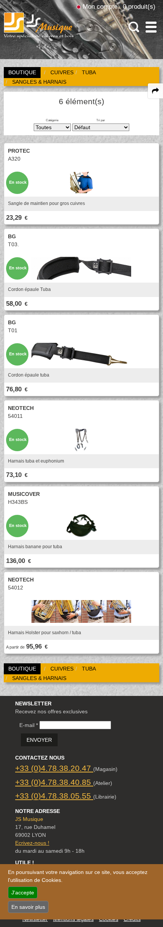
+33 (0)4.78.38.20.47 (54, 768)
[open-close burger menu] (151, 27)
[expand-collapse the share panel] (155, 90)
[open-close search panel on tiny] (134, 27)
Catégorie (52, 120)
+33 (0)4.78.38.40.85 (54, 782)
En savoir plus (28, 907)
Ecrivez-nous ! (32, 843)
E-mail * (28, 725)
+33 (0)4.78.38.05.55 (54, 795)
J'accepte (22, 892)
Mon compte (100, 6)
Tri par (100, 120)
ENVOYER (39, 740)
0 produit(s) (139, 6)
